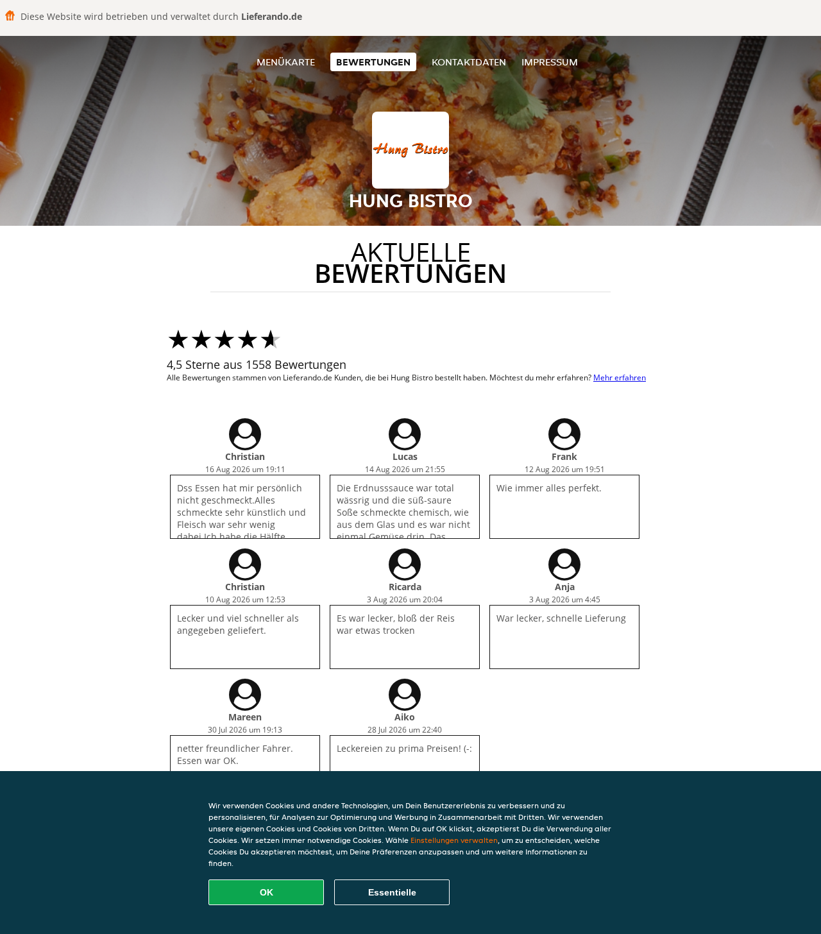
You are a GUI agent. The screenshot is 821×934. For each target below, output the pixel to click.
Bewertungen (373, 62)
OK (266, 892)
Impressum (549, 62)
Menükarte (286, 62)
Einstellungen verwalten (454, 840)
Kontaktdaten (469, 62)
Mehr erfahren (619, 377)
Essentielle (392, 892)
